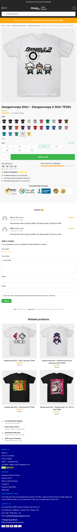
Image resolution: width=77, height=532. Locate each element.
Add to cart (43, 157)
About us (4, 453)
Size (3, 143)
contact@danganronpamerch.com (18, 516)
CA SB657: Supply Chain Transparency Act (16, 464)
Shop (8, 25)
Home (3, 25)
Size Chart (71, 143)
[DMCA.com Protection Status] (38, 467)
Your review (6, 256)
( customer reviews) (18, 113)
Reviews (37, 210)
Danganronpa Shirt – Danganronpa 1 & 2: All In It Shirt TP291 (57, 408)
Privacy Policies (7, 459)
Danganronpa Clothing (19, 25)
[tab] (38, 208)
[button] (7, 146)
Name (4, 276)
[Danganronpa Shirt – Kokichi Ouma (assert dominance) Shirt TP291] (57, 341)
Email (4, 286)
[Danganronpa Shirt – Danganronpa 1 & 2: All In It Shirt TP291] (57, 387)
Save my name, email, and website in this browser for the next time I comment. (29, 295)
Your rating (6, 249)
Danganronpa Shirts (34, 25)
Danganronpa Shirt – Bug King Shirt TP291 (19, 407)
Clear (3, 138)
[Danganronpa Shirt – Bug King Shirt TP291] (19, 387)
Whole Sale (5, 490)
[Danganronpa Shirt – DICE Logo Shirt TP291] (19, 341)
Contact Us (5, 484)
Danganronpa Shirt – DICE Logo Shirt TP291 (19, 360)
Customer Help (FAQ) (9, 487)
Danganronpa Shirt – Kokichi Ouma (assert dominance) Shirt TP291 (57, 362)
